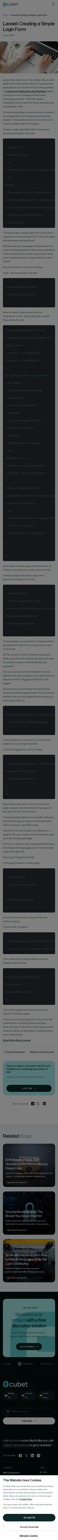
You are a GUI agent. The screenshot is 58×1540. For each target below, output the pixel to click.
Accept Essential (29, 1527)
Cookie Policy (25, 1499)
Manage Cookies (29, 1535)
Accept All (29, 1517)
